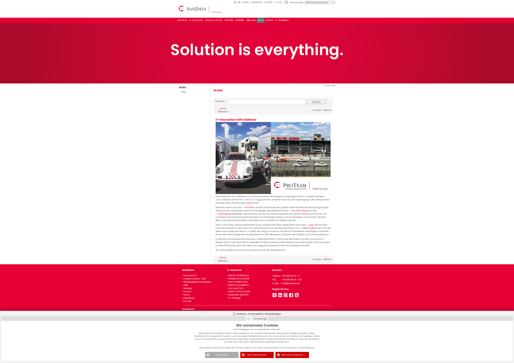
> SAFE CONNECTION (237, 281)
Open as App (308, 228)
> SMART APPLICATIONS (238, 291)
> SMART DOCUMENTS (238, 285)
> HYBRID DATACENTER (238, 278)
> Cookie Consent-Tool (193, 278)
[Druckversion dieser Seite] (235, 2)
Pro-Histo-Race (300, 210)
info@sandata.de (290, 283)
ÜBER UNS (251, 20)
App (311, 224)
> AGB (185, 285)
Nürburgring (224, 213)
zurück (317, 110)
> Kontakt (187, 301)
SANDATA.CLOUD (213, 20)
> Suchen (186, 291)
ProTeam (249, 207)
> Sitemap (187, 288)
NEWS (261, 20)
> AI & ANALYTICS (235, 288)
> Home (186, 294)
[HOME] (201, 9)
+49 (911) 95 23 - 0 (290, 275)
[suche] (280, 2)
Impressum (256, 2)
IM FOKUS (182, 20)
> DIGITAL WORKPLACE (238, 275)
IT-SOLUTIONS (196, 20)
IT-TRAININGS (282, 20)
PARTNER (228, 20)
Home (246, 2)
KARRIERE (239, 20)
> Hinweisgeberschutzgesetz (196, 281)
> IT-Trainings (234, 298)
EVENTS (269, 20)
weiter (326, 110)
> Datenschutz (189, 275)
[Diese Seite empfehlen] (239, 2)
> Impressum (188, 298)
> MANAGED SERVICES (238, 294)
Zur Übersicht (223, 110)
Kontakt (269, 2)
